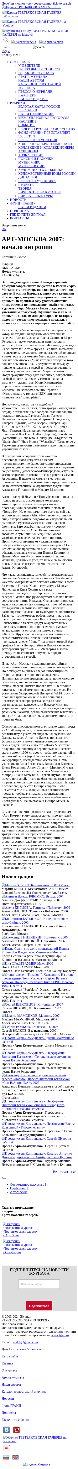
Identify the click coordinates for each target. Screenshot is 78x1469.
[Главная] (31, 7)
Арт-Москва (18, 1192)
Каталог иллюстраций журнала (24, 1391)
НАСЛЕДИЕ (27, 121)
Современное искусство (27, 1184)
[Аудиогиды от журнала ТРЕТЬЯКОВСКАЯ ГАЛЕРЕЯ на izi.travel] (39, 34)
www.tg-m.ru (60, 1335)
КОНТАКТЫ (19, 218)
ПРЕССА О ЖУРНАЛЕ (35, 91)
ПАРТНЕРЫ (27, 95)
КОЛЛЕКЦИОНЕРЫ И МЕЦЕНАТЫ (45, 144)
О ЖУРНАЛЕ (20, 62)
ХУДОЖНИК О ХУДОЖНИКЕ (40, 170)
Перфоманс (18, 1188)
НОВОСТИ (18, 199)
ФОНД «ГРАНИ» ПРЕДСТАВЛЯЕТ (44, 132)
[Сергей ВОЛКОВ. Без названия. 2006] (30, 1027)
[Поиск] (6, 42)
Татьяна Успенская (28, 1349)
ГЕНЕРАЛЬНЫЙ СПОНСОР (39, 69)
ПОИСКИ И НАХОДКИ (36, 158)
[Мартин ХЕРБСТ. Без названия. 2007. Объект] (36, 885)
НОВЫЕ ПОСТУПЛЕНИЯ (37, 140)
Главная (7, 1363)
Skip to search (61, 3)
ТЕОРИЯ (25, 188)
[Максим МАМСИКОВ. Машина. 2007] (30, 1015)
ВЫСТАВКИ (27, 110)
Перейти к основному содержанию (27, 3)
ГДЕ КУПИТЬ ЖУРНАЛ (28, 214)
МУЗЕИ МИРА (29, 162)
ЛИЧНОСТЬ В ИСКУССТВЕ (39, 192)
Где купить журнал (15, 1419)
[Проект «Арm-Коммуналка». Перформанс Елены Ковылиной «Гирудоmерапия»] (39, 1127)
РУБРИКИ (17, 103)
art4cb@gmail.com (25, 1342)
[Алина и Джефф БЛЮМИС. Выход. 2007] (32, 896)
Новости (8, 1398)
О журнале (9, 1370)
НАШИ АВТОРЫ (31, 80)
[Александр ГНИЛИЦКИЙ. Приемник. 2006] (35, 937)
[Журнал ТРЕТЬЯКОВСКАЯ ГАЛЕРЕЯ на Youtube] (39, 25)
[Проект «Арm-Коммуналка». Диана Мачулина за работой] (39, 1041)
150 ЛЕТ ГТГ (27, 136)
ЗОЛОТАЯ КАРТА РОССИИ (39, 106)
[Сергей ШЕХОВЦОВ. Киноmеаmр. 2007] (32, 1004)
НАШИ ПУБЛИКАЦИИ (36, 114)
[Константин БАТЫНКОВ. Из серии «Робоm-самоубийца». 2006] (39, 922)
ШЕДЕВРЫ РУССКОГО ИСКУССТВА (46, 129)
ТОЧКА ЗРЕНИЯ (30, 155)
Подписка (9, 1412)
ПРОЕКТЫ (26, 184)
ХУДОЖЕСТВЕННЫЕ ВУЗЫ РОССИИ (47, 173)
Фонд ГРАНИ (11, 1405)
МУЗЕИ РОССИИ (31, 166)
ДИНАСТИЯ (27, 177)
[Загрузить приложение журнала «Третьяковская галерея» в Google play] (20, 1252)
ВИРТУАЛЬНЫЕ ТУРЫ (35, 196)
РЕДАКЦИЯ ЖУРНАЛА (36, 73)
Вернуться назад (64, 1171)
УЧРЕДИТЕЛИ (29, 65)
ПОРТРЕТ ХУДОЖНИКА (37, 181)
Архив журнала (13, 1377)
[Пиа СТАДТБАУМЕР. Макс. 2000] (27, 963)
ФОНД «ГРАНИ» (22, 203)
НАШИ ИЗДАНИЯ (32, 207)
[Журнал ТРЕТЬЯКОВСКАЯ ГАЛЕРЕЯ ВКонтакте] (39, 16)
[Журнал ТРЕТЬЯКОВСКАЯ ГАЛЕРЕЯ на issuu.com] (39, 1441)
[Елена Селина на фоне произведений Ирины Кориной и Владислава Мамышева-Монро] (39, 952)
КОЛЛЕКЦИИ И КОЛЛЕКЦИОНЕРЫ (46, 147)
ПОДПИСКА (19, 211)
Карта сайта (10, 1356)
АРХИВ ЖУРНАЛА (32, 76)
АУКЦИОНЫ (28, 151)
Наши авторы (11, 1384)
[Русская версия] (24, 42)
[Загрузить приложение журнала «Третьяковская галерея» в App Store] (20, 1235)
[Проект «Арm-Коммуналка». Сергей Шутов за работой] (39, 1142)
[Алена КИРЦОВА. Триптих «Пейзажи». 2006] (36, 907)
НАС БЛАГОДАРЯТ (33, 99)
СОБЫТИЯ (26, 125)
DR (4, 229)
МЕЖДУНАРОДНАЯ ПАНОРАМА (44, 117)
